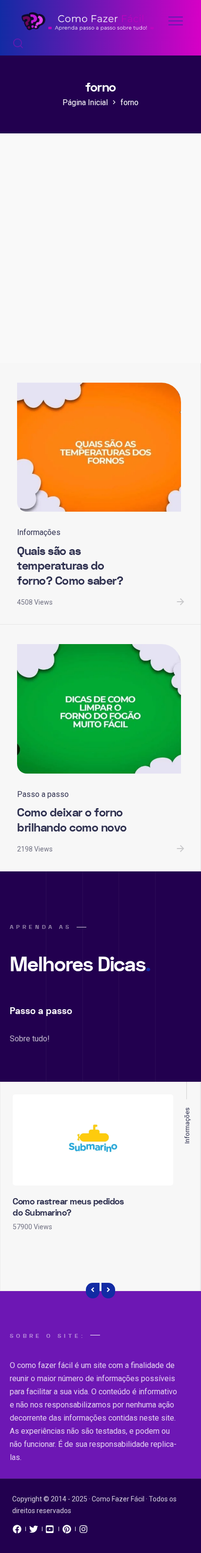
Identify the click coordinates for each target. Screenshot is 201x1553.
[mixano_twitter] (33, 1531)
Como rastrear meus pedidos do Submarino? (68, 1207)
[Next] (108, 1290)
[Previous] (93, 1290)
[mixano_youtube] (50, 1531)
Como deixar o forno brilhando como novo (72, 820)
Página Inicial (85, 102)
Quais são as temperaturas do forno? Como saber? (70, 566)
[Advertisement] (100, 258)
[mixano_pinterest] (67, 1531)
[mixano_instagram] (83, 1531)
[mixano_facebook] (17, 1531)
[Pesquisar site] (18, 44)
